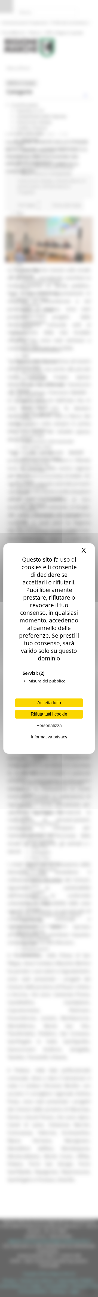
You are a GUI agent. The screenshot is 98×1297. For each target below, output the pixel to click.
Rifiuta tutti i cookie (49, 714)
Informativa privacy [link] (49, 737)
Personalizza (49, 725)
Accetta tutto (49, 702)
